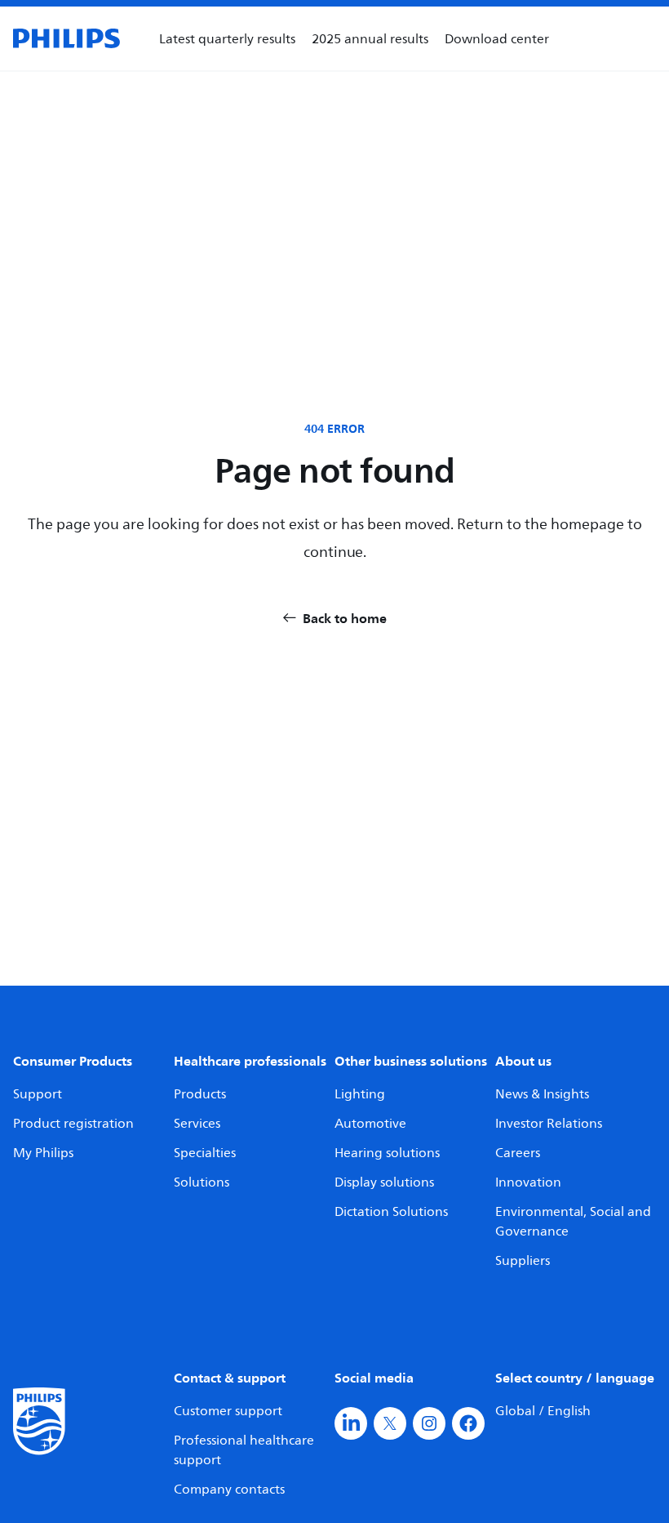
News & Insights (542, 1093)
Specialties (205, 1152)
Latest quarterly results (227, 38)
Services (197, 1122)
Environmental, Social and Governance (573, 1221)
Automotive (370, 1122)
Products (200, 1093)
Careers (517, 1152)
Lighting (359, 1093)
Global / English (543, 1410)
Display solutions (384, 1181)
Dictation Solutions (391, 1211)
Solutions (201, 1181)
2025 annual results (370, 38)
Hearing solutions (387, 1152)
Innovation (528, 1181)
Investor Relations (548, 1122)
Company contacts (229, 1488)
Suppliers (522, 1260)
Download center (497, 38)
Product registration (73, 1122)
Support (37, 1093)
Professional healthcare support (244, 1449)
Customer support (228, 1410)
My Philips (43, 1152)
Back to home (345, 618)
